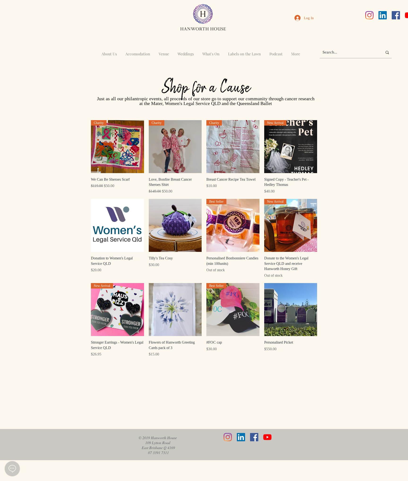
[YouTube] (267, 437)
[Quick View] (117, 225)
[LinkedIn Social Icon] (382, 15)
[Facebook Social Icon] (396, 15)
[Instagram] (369, 15)
